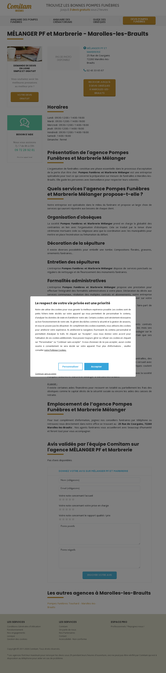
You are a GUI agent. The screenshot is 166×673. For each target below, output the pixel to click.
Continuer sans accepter (45, 373)
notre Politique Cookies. (55, 350)
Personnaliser (70, 366)
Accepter (96, 366)
